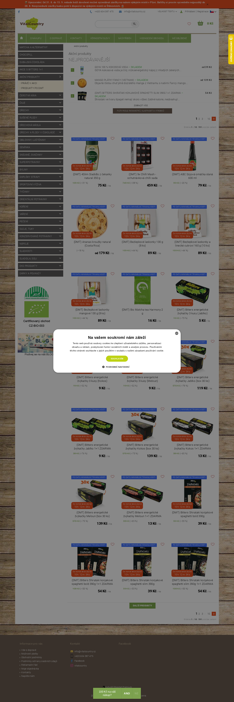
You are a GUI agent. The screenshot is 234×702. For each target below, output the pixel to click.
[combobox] (176, 333)
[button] (117, 367)
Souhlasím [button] (117, 359)
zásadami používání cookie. (149, 350)
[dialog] (117, 351)
